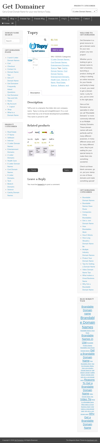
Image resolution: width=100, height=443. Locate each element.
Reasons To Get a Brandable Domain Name (88, 386)
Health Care (55, 80)
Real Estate (60, 82)
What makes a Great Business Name (88, 278)
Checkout (11, 66)
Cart (9, 63)
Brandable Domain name (87, 310)
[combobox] (85, 10)
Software (61, 85)
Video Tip (85, 399)
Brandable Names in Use (87, 339)
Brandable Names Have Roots (87, 206)
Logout (12, 107)
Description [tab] (35, 93)
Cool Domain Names (59, 62)
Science (54, 68)
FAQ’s (64, 19)
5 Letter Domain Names (60, 59)
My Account (11, 104)
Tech (9, 181)
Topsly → (67, 170)
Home (4, 19)
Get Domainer (23, 6)
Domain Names (85, 350)
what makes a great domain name (87, 409)
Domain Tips (25, 19)
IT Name (10, 135)
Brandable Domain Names (87, 322)
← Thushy (32, 170)
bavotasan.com (92, 440)
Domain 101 (53, 19)
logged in (41, 184)
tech (67, 85)
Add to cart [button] (31, 153)
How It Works (87, 235)
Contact (86, 19)
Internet (64, 80)
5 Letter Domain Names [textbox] (84, 11)
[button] (45, 40)
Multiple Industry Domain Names (88, 252)
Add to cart (57, 50)
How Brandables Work (86, 229)
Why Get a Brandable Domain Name (88, 287)
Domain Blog (39, 19)
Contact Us (11, 69)
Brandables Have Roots (87, 347)
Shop (12, 19)
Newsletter (75, 19)
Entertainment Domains (60, 65)
